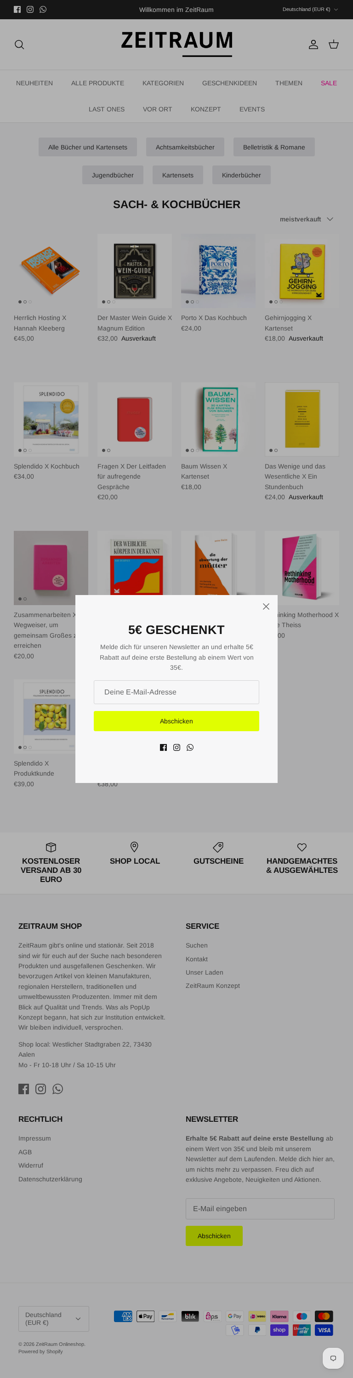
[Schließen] (266, 606)
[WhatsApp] (190, 747)
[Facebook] (163, 747)
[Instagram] (176, 747)
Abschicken (176, 721)
